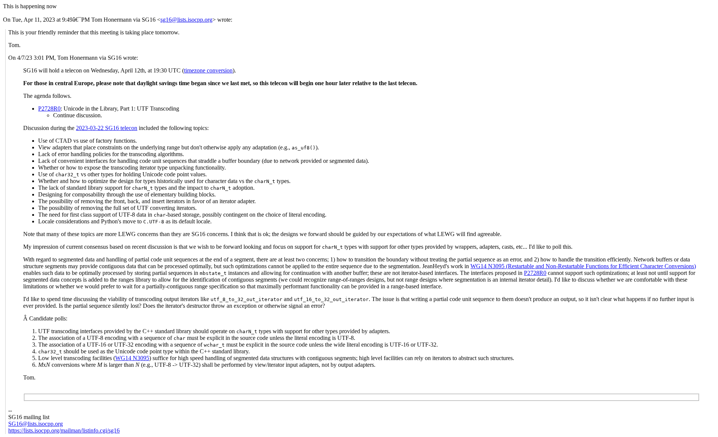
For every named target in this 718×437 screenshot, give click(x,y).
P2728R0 (49, 108)
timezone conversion (208, 70)
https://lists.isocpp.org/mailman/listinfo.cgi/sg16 (64, 430)
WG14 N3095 (132, 358)
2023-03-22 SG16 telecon (106, 128)
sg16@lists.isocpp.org (186, 19)
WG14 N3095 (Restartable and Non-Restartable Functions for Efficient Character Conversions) (583, 266)
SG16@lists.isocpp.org (35, 424)
